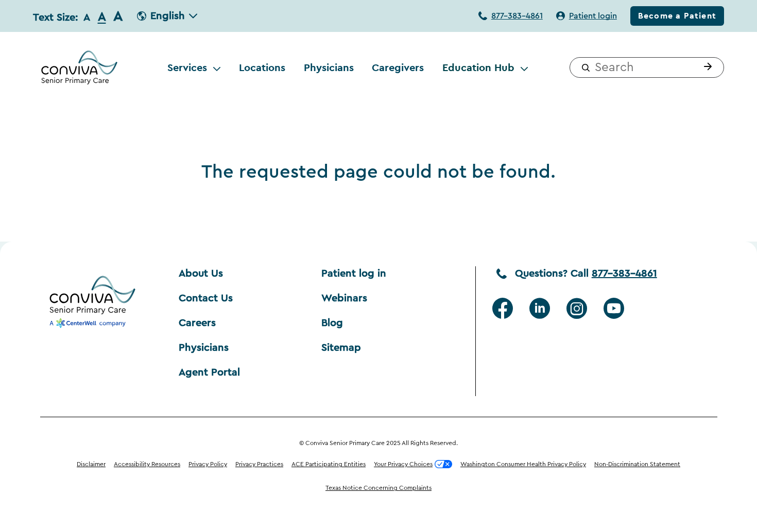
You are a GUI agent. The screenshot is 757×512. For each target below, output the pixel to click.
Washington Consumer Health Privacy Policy (523, 464)
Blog (332, 323)
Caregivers (398, 67)
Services (187, 67)
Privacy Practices (259, 464)
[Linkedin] (539, 308)
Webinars (344, 298)
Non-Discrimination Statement (637, 464)
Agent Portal (209, 372)
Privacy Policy (207, 464)
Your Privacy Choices (403, 464)
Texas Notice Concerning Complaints (378, 488)
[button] (705, 67)
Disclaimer (91, 464)
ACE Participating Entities (328, 464)
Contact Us (206, 298)
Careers (197, 323)
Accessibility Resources (147, 464)
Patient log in (353, 273)
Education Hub (478, 67)
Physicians (329, 67)
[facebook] (502, 308)
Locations (262, 67)
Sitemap (341, 348)
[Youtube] (614, 308)
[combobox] (647, 67)
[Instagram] (576, 308)
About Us (201, 273)
